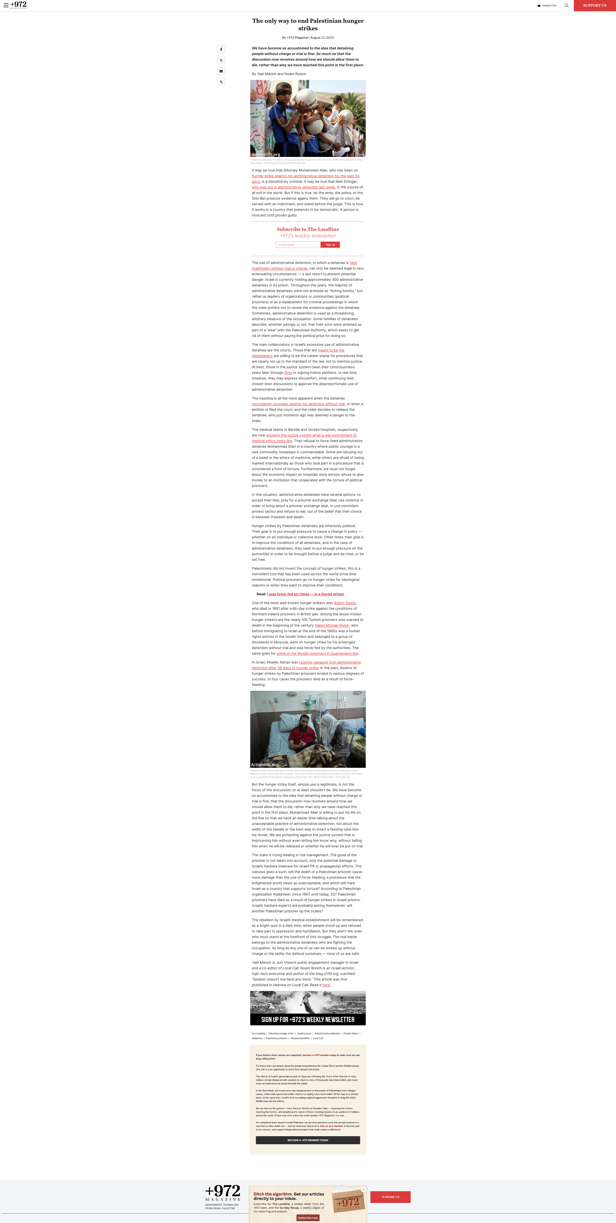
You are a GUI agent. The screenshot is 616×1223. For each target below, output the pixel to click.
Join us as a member (331, 1126)
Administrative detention (327, 1033)
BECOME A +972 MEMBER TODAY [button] (308, 1140)
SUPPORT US (594, 5)
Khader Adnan (350, 1033)
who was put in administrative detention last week (293, 187)
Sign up (330, 244)
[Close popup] (364, 1189)
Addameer (257, 1038)
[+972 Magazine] (18, 7)
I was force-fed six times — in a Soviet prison (305, 594)
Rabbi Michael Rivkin (332, 625)
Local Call (318, 1038)
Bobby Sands (345, 603)
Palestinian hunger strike (281, 1033)
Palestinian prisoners (276, 1038)
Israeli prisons (304, 1033)
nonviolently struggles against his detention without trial (298, 404)
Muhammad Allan (300, 1038)
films (288, 372)
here (326, 985)
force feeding (258, 1033)
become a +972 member (316, 1055)
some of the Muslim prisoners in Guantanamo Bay (318, 653)
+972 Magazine (297, 37)
